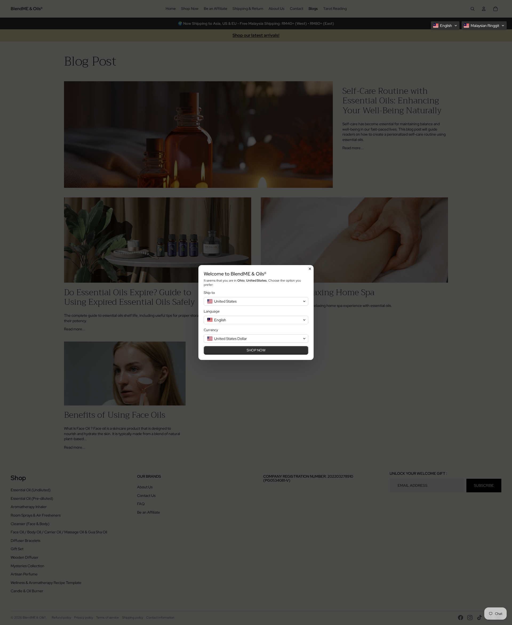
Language (211, 311)
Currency (211, 330)
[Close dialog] (310, 268)
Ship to (209, 292)
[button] (445, 25)
